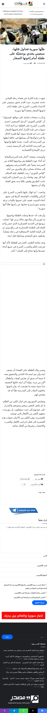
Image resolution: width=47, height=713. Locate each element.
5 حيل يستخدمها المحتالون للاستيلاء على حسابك (28, 668)
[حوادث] (23, 4)
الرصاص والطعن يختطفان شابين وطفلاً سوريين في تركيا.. (24, 672)
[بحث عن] (44, 4)
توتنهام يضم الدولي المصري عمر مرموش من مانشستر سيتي (23, 650)
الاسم (45, 556)
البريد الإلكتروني (42, 565)
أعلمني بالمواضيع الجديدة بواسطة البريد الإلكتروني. (29, 597)
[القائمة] (3, 4)
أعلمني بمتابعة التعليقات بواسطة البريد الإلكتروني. (29, 593)
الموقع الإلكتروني (41, 575)
